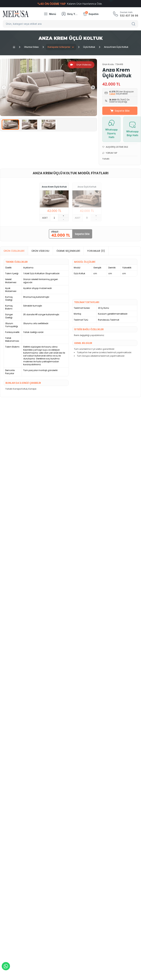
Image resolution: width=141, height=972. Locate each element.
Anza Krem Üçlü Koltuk (54, 186)
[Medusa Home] (14, 47)
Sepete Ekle (122, 110)
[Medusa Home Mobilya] (16, 14)
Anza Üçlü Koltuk (87, 186)
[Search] (134, 24)
